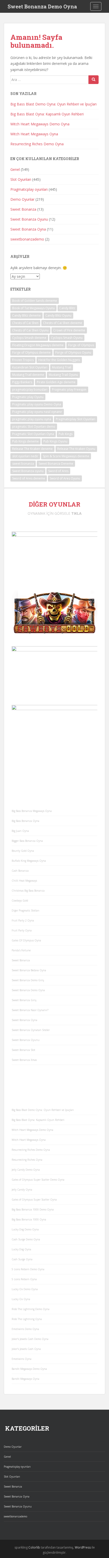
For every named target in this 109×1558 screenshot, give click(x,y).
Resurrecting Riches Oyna (27, 1159)
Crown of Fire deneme (69, 330)
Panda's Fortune (21, 950)
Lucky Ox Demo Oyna (25, 1289)
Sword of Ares (58, 471)
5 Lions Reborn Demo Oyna (28, 1269)
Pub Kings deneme (25, 441)
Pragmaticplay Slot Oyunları (75, 419)
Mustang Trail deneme (28, 375)
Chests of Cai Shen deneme (62, 323)
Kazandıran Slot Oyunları (29, 367)
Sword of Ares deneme (28, 478)
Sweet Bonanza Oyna (28, 229)
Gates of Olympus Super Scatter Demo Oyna (38, 1179)
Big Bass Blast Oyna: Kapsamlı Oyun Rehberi (47, 114)
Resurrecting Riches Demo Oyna (37, 143)
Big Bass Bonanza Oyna (25, 821)
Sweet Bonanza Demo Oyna (42, 6)
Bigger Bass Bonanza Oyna (27, 841)
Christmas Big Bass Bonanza (28, 890)
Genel (15, 169)
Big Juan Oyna (20, 831)
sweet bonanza (23, 463)
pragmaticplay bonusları (29, 389)
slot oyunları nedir (25, 456)
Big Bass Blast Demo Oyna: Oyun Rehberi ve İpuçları (53, 104)
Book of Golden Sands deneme (34, 300)
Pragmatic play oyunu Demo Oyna (36, 404)
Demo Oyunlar (22, 199)
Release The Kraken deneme (32, 449)
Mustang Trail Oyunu (63, 375)
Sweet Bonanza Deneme (56, 463)
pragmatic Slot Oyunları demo (33, 426)
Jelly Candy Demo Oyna (26, 1169)
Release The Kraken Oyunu (76, 449)
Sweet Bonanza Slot (23, 1050)
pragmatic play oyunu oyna (31, 419)
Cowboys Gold (20, 900)
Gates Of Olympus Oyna (26, 940)
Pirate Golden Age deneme (56, 382)
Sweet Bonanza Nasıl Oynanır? (30, 1010)
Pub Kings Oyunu (55, 441)
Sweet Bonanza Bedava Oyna (29, 970)
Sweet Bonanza (23, 209)
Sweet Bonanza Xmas (24, 1060)
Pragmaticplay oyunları (29, 189)
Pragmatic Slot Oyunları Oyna (33, 434)
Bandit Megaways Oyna (25, 1379)
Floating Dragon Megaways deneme (38, 345)
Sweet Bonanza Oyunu (29, 219)
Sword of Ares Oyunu (65, 478)
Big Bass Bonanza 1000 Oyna (29, 1219)
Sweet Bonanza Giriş (24, 1000)
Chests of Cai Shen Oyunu (30, 330)
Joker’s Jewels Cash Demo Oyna (30, 1339)
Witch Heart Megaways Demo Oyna (39, 124)
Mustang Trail (61, 367)
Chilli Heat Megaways (24, 880)
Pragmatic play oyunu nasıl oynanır (37, 412)
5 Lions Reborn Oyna (24, 1279)
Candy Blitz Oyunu (58, 315)
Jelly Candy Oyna (22, 1189)
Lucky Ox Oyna (21, 1299)
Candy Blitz (67, 308)
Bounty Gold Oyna (23, 851)
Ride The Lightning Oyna (27, 1319)
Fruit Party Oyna (22, 930)
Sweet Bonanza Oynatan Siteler (31, 1030)
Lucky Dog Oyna (21, 1249)
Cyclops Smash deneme (29, 337)
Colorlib (34, 1547)
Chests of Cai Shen (25, 323)
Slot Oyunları (20, 179)
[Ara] (93, 79)
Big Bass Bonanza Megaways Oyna (32, 811)
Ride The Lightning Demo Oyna (30, 1309)
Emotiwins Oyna (21, 1359)
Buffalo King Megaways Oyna (29, 860)
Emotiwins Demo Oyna (25, 1329)
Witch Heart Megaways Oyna (34, 133)
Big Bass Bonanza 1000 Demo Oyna (33, 1209)
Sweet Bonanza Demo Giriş (28, 980)
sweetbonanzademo (27, 239)
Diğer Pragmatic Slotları (25, 910)
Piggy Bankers (22, 382)
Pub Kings (65, 434)
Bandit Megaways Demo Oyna (29, 1369)
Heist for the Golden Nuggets (59, 360)
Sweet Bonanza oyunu (28, 471)
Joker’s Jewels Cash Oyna (26, 1349)
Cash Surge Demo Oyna (26, 1239)
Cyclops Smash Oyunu (67, 337)
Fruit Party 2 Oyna (23, 920)
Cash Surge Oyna (22, 1259)
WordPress (83, 1547)
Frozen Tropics (23, 360)
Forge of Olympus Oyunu (73, 352)
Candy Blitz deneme (26, 315)
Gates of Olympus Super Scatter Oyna (34, 1199)
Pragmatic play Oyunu (28, 397)
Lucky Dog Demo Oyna (25, 1229)
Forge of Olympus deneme (31, 352)
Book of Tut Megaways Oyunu (33, 308)
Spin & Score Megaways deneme (66, 456)
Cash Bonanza (20, 870)
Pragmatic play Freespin (69, 389)
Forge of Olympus (81, 345)
